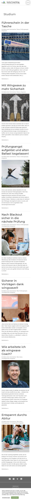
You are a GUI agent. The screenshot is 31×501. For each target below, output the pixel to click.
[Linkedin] (21, 479)
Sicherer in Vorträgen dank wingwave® (13, 284)
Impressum (16, 486)
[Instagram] (14, 479)
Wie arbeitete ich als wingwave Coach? (14, 350)
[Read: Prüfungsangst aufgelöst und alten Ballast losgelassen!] (15, 173)
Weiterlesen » (5, 78)
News (18, 29)
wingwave (4, 30)
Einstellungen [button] (6, 497)
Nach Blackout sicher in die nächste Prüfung (13, 218)
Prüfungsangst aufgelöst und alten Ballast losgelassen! (15, 150)
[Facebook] (10, 479)
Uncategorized (5, 226)
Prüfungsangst (24, 29)
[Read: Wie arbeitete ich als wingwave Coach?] (15, 374)
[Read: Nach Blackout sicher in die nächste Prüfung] (15, 241)
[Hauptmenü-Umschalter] (28, 2)
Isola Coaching (13, 2)
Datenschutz (15, 488)
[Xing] (17, 479)
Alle (18, 290)
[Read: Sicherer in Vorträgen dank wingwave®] (15, 307)
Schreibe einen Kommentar (9, 29)
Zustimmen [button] (15, 497)
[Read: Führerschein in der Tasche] (15, 46)
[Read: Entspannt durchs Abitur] (15, 438)
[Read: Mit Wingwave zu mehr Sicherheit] (15, 107)
